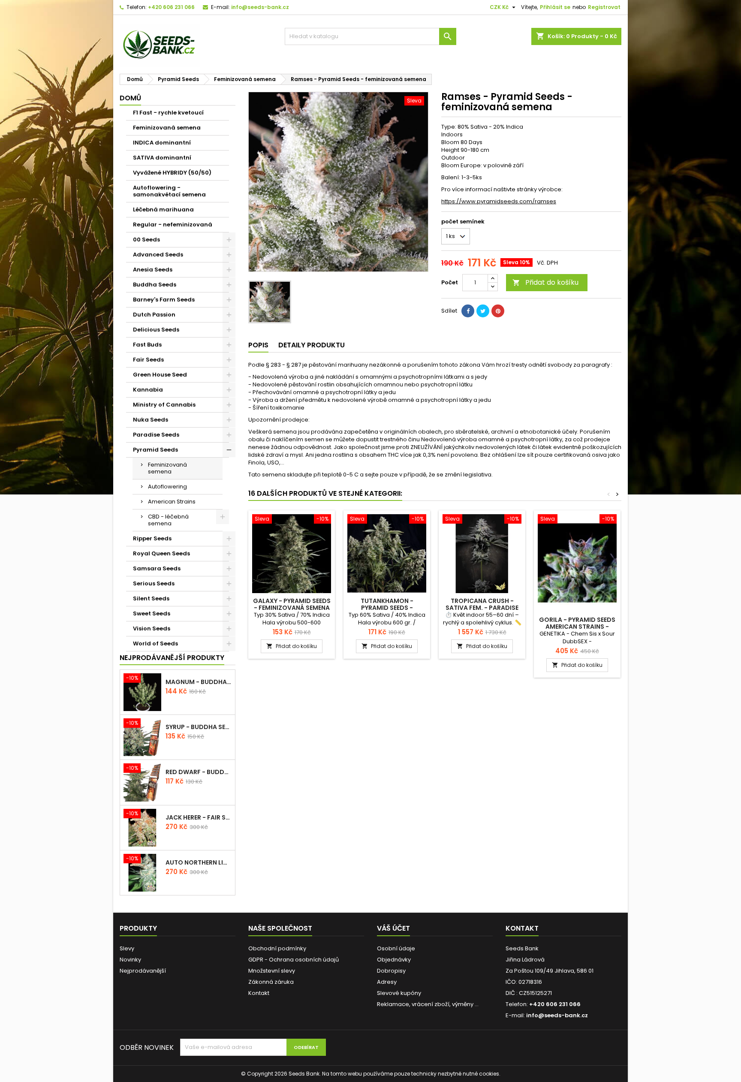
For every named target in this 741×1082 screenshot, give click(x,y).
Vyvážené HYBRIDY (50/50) (172, 173)
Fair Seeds (148, 360)
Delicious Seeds (156, 330)
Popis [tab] (258, 345)
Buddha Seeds (154, 284)
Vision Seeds (151, 628)
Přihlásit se (555, 7)
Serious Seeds (154, 583)
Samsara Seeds (157, 568)
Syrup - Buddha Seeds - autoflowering (199, 726)
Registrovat (604, 7)
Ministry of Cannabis (164, 405)
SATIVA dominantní (162, 158)
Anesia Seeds (152, 269)
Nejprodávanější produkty (172, 658)
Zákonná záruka (271, 982)
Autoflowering (167, 486)
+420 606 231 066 (171, 7)
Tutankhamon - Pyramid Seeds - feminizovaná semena (386, 608)
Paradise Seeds (156, 435)
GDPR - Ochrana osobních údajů (293, 959)
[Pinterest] (497, 310)
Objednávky (394, 959)
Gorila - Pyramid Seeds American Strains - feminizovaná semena (577, 626)
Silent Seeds (151, 598)
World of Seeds (155, 643)
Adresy (387, 982)
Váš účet (393, 928)
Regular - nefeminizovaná (172, 224)
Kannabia (148, 390)
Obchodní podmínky (277, 948)
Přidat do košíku (545, 282)
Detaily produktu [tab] (311, 345)
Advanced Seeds (158, 254)
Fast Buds (147, 345)
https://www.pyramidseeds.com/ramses (498, 201)
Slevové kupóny (399, 993)
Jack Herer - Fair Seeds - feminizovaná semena (199, 817)
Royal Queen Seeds (161, 553)
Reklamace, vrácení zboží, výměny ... (428, 1004)
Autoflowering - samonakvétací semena (169, 191)
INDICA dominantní (162, 143)
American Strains (172, 501)
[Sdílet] (467, 310)
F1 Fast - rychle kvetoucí (168, 113)
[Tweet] (482, 310)
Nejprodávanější (143, 971)
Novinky (130, 959)
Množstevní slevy (271, 971)
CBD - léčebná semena (168, 519)
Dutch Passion (154, 314)
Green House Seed (160, 375)
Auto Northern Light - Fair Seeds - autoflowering (199, 862)
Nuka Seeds (150, 420)
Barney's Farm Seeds (164, 299)
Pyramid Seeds (155, 450)
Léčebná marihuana (163, 209)
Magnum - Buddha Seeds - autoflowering (199, 681)
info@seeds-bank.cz (260, 7)
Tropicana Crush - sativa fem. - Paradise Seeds (482, 608)
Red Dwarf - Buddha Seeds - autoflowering (199, 772)
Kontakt (258, 993)
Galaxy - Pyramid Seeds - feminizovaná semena (292, 604)
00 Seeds (146, 239)
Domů (130, 98)
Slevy (127, 948)
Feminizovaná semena (167, 128)
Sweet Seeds (151, 613)
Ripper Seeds (152, 538)
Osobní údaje (396, 948)
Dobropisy (391, 971)
